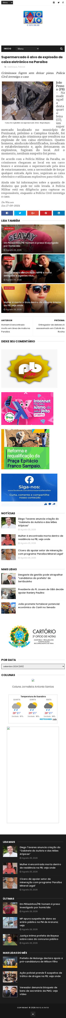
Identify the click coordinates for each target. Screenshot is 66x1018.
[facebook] (63, 2)
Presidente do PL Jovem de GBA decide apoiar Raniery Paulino (41, 591)
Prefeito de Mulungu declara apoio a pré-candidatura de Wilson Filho (41, 960)
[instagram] (54, 2)
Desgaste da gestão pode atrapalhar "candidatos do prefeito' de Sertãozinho (40, 578)
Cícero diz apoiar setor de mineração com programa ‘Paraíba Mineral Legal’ (40, 552)
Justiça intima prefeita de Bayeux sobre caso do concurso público (39, 937)
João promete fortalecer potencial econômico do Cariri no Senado (39, 605)
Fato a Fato (42, 1007)
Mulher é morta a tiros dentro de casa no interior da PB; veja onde (32, 304)
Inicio (7, 48)
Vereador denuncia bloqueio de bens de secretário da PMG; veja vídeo (39, 991)
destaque (12, 66)
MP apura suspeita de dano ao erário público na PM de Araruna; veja (39, 922)
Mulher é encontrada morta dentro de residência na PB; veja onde (40, 537)
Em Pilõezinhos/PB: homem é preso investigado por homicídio (31, 244)
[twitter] (59, 2)
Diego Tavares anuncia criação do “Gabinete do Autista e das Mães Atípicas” (38, 522)
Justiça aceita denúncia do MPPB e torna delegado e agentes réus (28, 274)
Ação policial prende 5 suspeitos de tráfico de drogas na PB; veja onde (41, 974)
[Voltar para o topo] (33, 1014)
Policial (21, 66)
